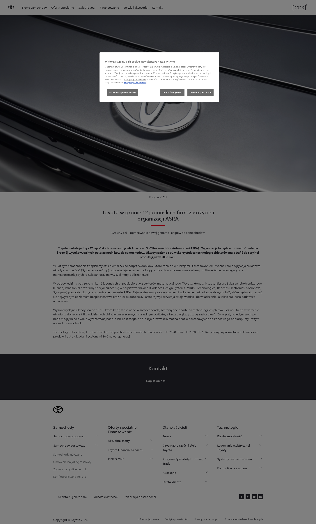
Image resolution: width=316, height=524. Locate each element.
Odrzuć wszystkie (172, 92)
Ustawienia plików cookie (122, 92)
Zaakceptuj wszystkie (200, 92)
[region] (159, 77)
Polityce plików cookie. (135, 82)
